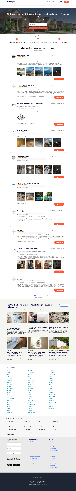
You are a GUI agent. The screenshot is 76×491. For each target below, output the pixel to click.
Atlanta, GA (11, 421)
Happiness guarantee (54, 467)
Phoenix (8, 372)
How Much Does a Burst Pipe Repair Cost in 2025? (37, 328)
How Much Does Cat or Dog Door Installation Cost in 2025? (37, 353)
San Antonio (52, 394)
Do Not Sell (39, 482)
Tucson (8, 374)
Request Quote (59, 79)
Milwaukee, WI (12, 426)
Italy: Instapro (38, 478)
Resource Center (53, 444)
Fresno (8, 376)
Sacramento (9, 384)
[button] (21, 71)
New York (30, 394)
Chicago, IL (41, 421)
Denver (8, 392)
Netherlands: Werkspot (45, 478)
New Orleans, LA (42, 426)
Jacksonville (9, 400)
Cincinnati (30, 406)
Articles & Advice (28, 4)
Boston (29, 376)
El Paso (50, 388)
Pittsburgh (51, 376)
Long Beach (9, 378)
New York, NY (56, 426)
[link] (38, 57)
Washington (9, 396)
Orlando (8, 404)
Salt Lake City (52, 396)
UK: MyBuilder (52, 478)
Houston (51, 392)
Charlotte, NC (27, 421)
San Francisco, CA (28, 432)
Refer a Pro (52, 446)
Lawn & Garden (18, 4)
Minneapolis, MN (27, 426)
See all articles (64, 305)
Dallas (50, 386)
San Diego (9, 386)
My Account (52, 441)
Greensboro (30, 400)
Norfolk (50, 398)
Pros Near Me (53, 448)
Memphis (51, 380)
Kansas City (30, 386)
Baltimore (30, 374)
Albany (29, 392)
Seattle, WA (41, 432)
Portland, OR (27, 429)
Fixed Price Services (34, 444)
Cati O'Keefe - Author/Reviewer (56, 350)
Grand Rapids (31, 380)
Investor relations (53, 463)
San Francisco (10, 388)
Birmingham (9, 370)
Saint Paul (30, 384)
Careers (52, 460)
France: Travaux (23, 478)
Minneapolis (30, 382)
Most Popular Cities (10, 418)
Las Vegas (30, 390)
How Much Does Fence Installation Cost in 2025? (58, 353)
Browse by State (19, 418)
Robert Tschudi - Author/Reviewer (14, 325)
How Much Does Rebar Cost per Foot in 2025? (59, 327)
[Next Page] (47, 295)
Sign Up (66, 1)
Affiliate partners (53, 469)
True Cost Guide (53, 443)
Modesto (9, 382)
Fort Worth (51, 390)
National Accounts (33, 463)
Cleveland (30, 408)
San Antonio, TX (56, 429)
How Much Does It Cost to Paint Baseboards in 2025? (15, 353)
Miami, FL (55, 424)
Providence (51, 378)
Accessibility (43, 482)
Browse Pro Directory (34, 443)
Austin (50, 384)
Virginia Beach (52, 402)
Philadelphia (52, 374)
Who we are (52, 458)
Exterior (12, 4)
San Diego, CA (12, 432)
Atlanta (8, 408)
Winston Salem (31, 404)
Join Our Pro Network (34, 458)
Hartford (8, 394)
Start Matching (38, 28)
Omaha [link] (14, 7)
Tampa (8, 406)
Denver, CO (12, 424)
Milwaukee (51, 408)
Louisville (30, 370)
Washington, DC (57, 432)
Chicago (8, 410)
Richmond (51, 400)
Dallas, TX (55, 421)
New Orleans (31, 372)
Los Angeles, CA (42, 424)
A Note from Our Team (54, 450)
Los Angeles (9, 380)
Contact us (52, 465)
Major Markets (11, 367)
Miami (8, 402)
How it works (52, 456)
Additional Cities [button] (10, 434)
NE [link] (10, 7)
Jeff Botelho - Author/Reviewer (35, 325)
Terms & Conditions (44, 484)
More (23, 4)
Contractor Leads (33, 461)
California (34, 482)
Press (51, 461)
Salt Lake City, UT (42, 429)
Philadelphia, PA (13, 429)
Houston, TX (26, 424)
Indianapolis (9, 412)
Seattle (50, 404)
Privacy (31, 482)
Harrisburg (51, 372)
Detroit (29, 378)
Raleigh (29, 402)
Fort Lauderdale (10, 398)
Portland (51, 370)
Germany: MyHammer (31, 478)
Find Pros (31, 441)
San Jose (9, 390)
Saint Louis (30, 388)
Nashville (51, 382)
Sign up (14, 453)
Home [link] (8, 7)
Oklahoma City (31, 412)
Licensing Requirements (55, 452)
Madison (51, 406)
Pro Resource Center (34, 460)
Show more (62, 65)
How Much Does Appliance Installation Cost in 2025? (14, 328)
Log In (60, 1)
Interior (8, 4)
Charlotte (30, 398)
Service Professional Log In (35, 456)
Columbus (30, 410)
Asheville (30, 396)
